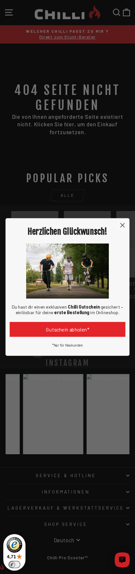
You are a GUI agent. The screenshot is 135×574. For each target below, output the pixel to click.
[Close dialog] (122, 225)
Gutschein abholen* (67, 329)
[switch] (14, 564)
